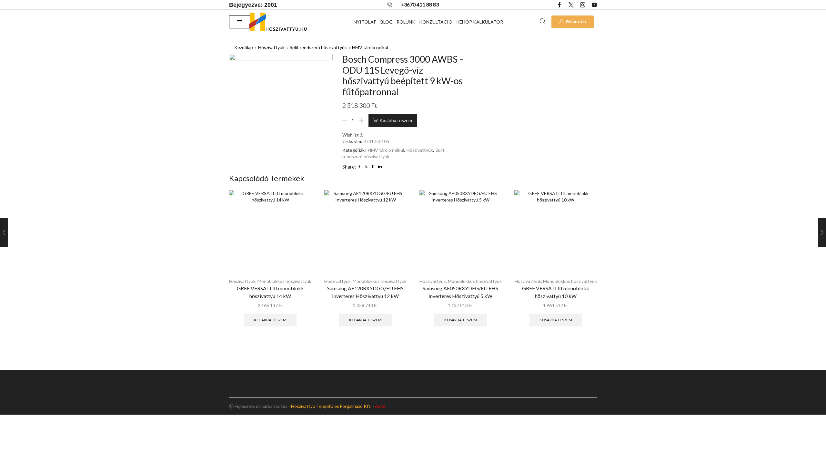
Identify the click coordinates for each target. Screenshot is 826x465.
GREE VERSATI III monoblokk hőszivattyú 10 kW (555, 292)
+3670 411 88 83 (420, 4)
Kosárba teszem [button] (270, 319)
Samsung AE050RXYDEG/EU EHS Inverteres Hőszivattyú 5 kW (460, 292)
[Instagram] (582, 4)
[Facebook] (559, 4)
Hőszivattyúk (271, 47)
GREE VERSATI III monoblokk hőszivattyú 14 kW (270, 292)
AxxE (380, 406)
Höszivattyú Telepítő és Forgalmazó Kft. (331, 406)
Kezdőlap (243, 47)
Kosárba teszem (395, 120)
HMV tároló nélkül (370, 47)
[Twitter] (571, 4)
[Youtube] (594, 4)
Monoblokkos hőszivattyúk (284, 281)
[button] (239, 21)
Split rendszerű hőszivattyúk (318, 47)
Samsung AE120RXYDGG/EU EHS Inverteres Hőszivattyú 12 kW (365, 292)
